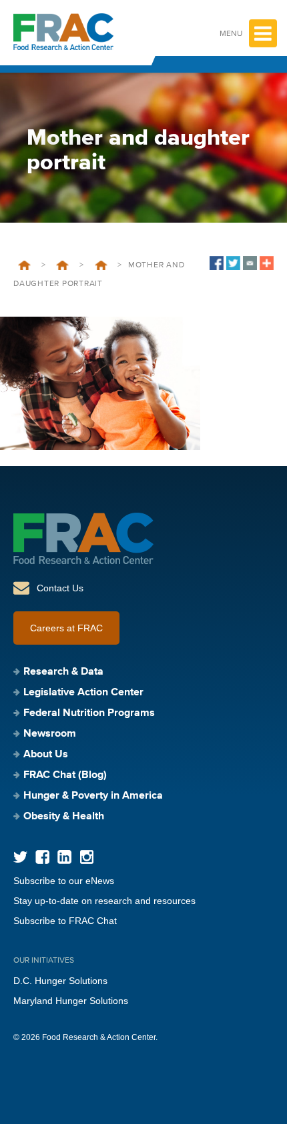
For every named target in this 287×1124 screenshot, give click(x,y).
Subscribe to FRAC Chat (65, 920)
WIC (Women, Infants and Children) (101, 265)
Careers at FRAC (66, 628)
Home (24, 265)
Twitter (20, 857)
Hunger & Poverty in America (93, 796)
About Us (45, 754)
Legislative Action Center (83, 692)
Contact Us (60, 588)
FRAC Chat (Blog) (65, 775)
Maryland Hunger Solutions (70, 1000)
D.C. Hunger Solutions (60, 980)
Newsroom (49, 734)
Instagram (86, 857)
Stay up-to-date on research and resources (104, 900)
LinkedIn (64, 857)
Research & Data (63, 672)
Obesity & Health (63, 816)
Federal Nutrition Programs (62, 265)
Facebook (42, 857)
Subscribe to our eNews (63, 880)
